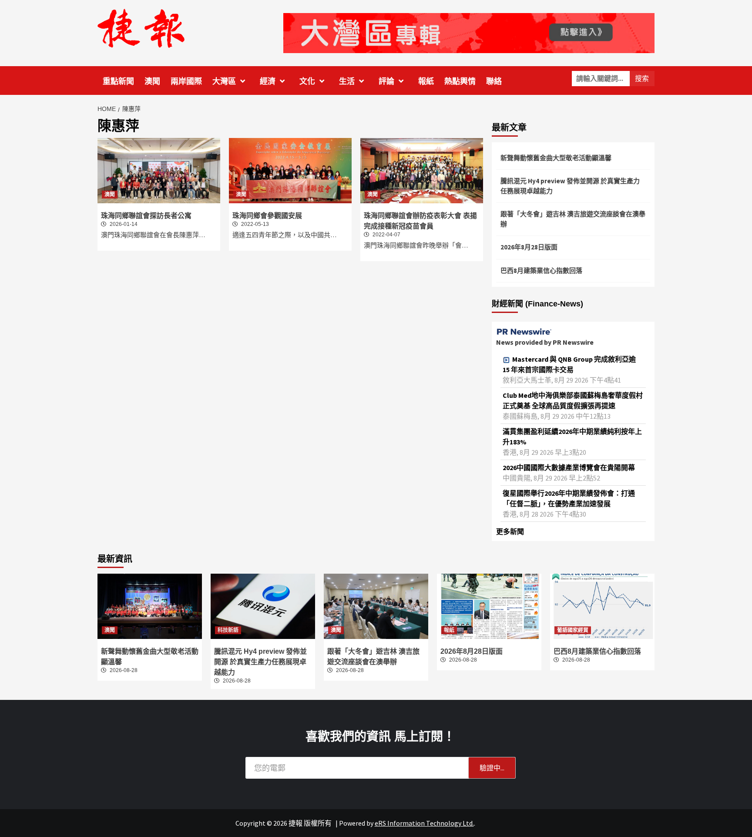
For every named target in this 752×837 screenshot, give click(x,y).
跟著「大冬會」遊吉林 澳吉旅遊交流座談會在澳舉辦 (572, 219)
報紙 (426, 81)
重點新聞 (118, 81)
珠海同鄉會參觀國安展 (267, 215)
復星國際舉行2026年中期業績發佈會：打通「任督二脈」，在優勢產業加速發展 (569, 498)
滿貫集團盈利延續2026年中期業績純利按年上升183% (572, 436)
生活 (347, 81)
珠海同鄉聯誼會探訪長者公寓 (146, 215)
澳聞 (152, 81)
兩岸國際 (186, 81)
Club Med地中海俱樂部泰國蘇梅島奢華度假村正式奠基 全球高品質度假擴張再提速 (573, 400)
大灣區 (224, 81)
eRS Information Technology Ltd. (424, 823)
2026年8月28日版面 (528, 247)
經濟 (267, 81)
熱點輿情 (460, 81)
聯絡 (494, 81)
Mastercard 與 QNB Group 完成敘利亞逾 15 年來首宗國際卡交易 (569, 364)
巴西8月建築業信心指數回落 (541, 270)
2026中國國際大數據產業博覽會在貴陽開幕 (569, 467)
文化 (307, 81)
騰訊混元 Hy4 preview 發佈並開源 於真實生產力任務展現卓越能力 (570, 186)
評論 (386, 81)
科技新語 (228, 630)
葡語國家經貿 (572, 630)
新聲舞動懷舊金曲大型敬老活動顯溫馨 (555, 158)
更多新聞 (510, 531)
